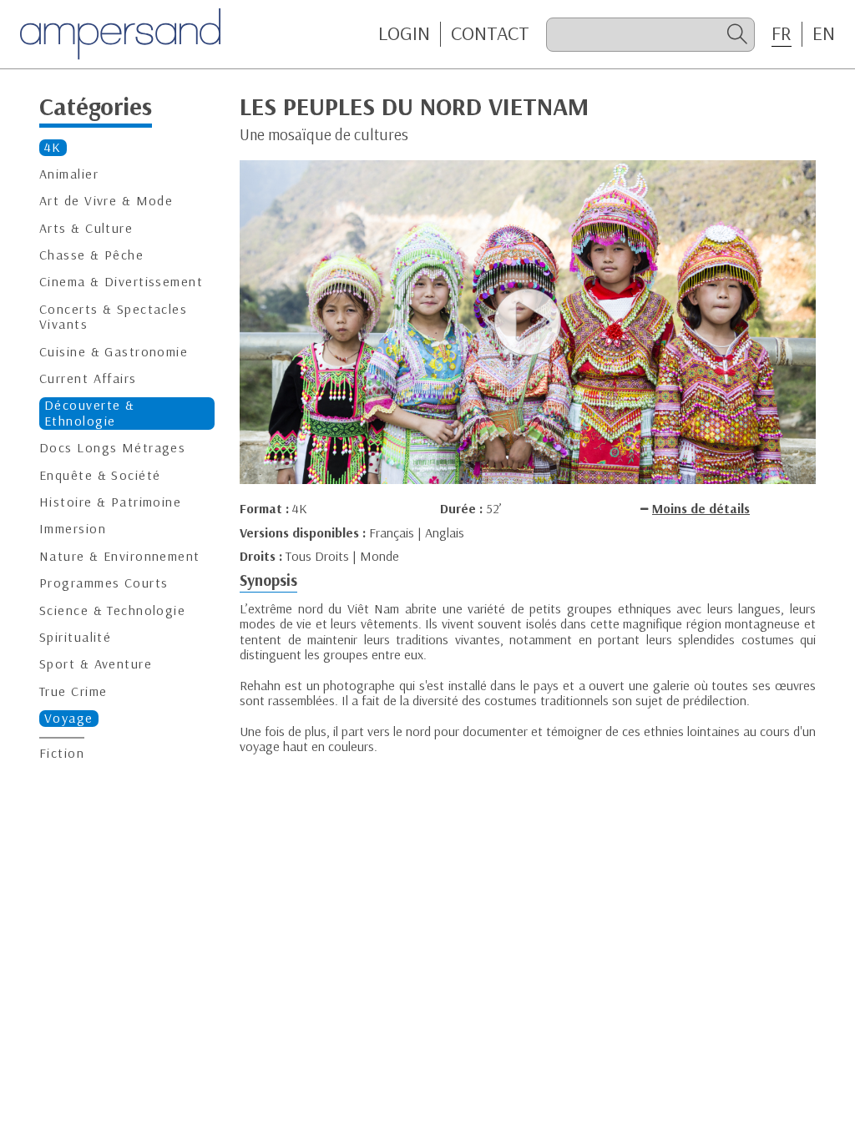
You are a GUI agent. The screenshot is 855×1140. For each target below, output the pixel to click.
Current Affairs (88, 378)
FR (782, 33)
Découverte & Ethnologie (89, 412)
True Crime (73, 691)
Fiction (61, 753)
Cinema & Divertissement (121, 282)
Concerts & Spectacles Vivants (113, 316)
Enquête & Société (99, 475)
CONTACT (490, 33)
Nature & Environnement (119, 556)
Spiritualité (75, 637)
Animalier (69, 174)
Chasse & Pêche (91, 255)
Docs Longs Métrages (112, 448)
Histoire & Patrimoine (110, 502)
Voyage (69, 718)
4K (53, 147)
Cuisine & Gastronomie (113, 352)
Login (404, 33)
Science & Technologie (112, 610)
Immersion (72, 529)
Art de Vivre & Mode (106, 201)
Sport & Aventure (95, 664)
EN (823, 33)
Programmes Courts (103, 583)
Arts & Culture (86, 228)
